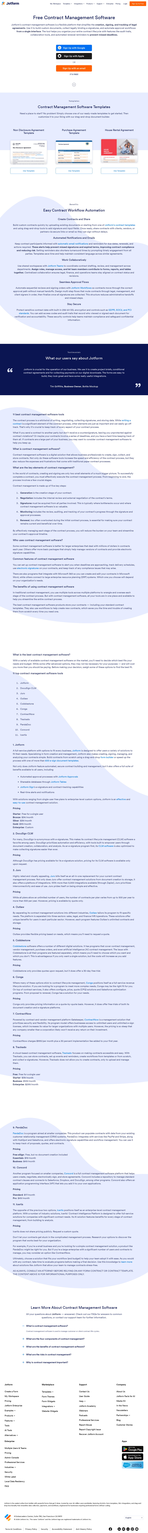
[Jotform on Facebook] (110, 1529)
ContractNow (91, 1019)
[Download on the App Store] (132, 1456)
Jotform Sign (27, 787)
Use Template (28, 171)
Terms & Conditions (13, 1529)
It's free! (74, 74)
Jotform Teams (55, 265)
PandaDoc (18, 1133)
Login (125, 4)
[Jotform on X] (114, 1529)
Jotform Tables (58, 781)
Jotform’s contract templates (120, 225)
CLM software (106, 846)
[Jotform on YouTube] (136, 1529)
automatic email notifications (73, 243)
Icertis (60, 1210)
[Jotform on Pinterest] (132, 1529)
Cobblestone (19, 946)
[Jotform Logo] (10, 3)
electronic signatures (28, 568)
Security (44, 1529)
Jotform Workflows (81, 287)
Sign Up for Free (138, 4)
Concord (68, 1173)
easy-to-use (19, 802)
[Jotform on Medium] (123, 1529)
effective (121, 799)
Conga (89, 982)
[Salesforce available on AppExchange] (132, 1464)
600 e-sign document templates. (62, 760)
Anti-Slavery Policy (84, 1529)
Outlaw (93, 912)
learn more (126, 1261)
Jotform (76, 750)
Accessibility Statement (62, 1529)
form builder (107, 757)
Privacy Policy (31, 1529)
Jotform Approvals (68, 776)
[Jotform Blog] (128, 1529)
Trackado (67, 1053)
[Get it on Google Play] (132, 1449)
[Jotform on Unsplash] (141, 1529)
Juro (52, 876)
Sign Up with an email (74, 68)
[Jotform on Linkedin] (119, 1529)
